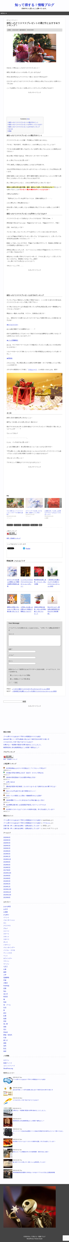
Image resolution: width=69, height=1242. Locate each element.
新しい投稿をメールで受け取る (20, 679)
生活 (4, 1007)
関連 (9, 131)
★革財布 (9, 358)
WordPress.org (8, 1068)
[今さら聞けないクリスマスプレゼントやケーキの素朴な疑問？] (15, 503)
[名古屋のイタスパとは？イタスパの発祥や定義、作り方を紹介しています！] (7, 1142)
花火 (4, 1029)
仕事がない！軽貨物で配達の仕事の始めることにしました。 (22, 744)
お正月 (5, 909)
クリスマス (17, 525)
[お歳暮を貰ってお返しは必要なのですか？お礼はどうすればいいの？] (53, 503)
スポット (6, 936)
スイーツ (6, 931)
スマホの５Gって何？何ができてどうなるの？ (18, 742)
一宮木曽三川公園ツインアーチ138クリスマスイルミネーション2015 (34, 691)
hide (28, 119)
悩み (4, 991)
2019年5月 (6, 854)
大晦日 (5, 983)
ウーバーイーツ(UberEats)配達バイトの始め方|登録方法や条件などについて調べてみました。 (38, 1132)
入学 (4, 975)
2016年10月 (7, 873)
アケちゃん (46, 823)
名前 (10, 649)
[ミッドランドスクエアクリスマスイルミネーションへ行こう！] (25, 567)
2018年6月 (6, 865)
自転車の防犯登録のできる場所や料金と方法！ (21, 777)
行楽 (4, 1037)
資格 (4, 1043)
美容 (4, 1021)
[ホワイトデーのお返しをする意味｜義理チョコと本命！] (34, 503)
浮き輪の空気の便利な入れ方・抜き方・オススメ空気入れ (25, 773)
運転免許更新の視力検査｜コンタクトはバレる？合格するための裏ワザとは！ (31, 786)
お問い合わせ (10, 782)
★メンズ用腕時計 (12, 340)
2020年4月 (6, 843)
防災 (4, 1048)
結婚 (4, 1018)
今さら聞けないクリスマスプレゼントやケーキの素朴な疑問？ (15, 512)
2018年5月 (6, 867)
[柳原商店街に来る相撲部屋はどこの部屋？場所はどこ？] (7, 1122)
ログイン (6, 1060)
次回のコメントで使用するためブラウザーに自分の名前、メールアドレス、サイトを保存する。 (34, 670)
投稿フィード (7, 1063)
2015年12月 (7, 889)
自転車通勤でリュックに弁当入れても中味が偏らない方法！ (25, 800)
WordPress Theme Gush (34, 1238)
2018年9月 (6, 862)
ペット (5, 955)
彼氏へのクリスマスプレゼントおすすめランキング (24, 127)
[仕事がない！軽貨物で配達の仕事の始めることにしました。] (7, 1111)
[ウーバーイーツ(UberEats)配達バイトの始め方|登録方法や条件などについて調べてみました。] (7, 1132)
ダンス (5, 942)
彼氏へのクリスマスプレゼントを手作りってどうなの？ (25, 124)
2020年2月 (6, 848)
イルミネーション (9, 920)
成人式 (5, 994)
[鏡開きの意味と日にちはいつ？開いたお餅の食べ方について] (12, 595)
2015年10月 (7, 895)
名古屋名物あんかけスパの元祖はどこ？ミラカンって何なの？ (26, 768)
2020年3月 (6, 845)
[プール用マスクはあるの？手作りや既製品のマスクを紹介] (7, 1080)
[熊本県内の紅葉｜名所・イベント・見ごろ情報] (39, 567)
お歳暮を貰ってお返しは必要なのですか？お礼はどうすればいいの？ (53, 512)
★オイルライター (12, 324)
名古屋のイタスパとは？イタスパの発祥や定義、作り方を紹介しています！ (30, 809)
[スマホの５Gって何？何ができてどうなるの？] (7, 1101)
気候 (4, 1002)
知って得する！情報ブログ (34, 5)
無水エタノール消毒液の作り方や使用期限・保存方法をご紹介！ (31, 1151)
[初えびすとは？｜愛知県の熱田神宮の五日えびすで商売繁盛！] (52, 595)
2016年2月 (6, 884)
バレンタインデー (9, 947)
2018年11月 (7, 859)
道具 (4, 1046)
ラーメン (6, 964)
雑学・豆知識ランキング (13, 538)
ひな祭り (6, 914)
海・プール (7, 1005)
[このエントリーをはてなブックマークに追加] (24, 548)
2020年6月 (6, 837)
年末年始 (6, 985)
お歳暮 (5, 912)
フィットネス (7, 953)
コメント (11, 634)
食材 (4, 1051)
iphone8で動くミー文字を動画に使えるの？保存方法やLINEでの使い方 (26, 739)
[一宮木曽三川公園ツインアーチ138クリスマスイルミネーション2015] (52, 567)
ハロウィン (7, 944)
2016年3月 (6, 881)
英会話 (5, 1032)
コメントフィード (9, 1065)
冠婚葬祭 (6, 977)
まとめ (10, 129)
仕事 (4, 969)
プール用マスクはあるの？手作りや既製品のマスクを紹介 (22, 736)
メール (11, 655)
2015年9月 (6, 897)
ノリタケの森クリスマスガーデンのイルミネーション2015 (31, 689)
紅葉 (4, 1016)
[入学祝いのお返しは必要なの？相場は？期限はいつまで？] (25, 595)
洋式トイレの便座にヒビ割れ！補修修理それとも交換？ (24, 795)
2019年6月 (6, 851)
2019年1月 (6, 856)
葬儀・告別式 (7, 1035)
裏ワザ (5, 1040)
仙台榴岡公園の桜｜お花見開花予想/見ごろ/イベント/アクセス (26, 805)
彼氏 (40, 525)
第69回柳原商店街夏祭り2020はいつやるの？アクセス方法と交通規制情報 (34, 1172)
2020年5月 (6, 840)
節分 (4, 1013)
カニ (4, 923)
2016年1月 (6, 886)
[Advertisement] (34, 105)
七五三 (5, 966)
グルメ (5, 928)
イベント (10, 525)
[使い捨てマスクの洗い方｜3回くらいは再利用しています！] (7, 1163)
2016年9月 (6, 875)
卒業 (4, 980)
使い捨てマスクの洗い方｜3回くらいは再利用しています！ (29, 1162)
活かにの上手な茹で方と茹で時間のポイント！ (21, 791)
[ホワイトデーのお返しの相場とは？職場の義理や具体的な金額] (12, 567)
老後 (4, 1026)
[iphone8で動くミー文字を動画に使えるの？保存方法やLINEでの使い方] (7, 1091)
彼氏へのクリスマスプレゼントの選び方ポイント (23, 122)
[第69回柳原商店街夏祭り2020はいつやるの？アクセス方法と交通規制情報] (7, 1173)
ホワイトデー (7, 958)
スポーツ (6, 939)
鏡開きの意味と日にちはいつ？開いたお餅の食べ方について (13, 609)
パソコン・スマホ (9, 950)
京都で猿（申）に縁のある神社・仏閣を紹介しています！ (22, 825)
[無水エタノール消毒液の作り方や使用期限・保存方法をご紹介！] (7, 1153)
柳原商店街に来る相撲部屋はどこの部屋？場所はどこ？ (21, 747)
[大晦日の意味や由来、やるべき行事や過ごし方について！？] (39, 595)
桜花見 (5, 996)
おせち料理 (7, 906)
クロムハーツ (32, 369)
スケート (6, 934)
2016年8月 (6, 878)
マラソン (6, 961)
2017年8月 (6, 870)
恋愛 (4, 988)
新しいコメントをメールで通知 (20, 675)
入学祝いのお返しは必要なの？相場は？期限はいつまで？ (27, 609)
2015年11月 (7, 892)
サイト (10, 661)
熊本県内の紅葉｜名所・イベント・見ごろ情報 (40, 582)
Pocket (28, 548)
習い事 (5, 1024)
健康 (4, 972)
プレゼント (34, 525)
